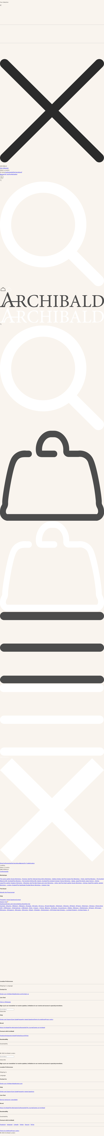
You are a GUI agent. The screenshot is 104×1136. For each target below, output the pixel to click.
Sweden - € (38, 910)
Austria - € (10, 906)
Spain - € (32, 910)
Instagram (8, 1035)
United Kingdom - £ (73, 910)
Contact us (25, 994)
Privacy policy (49, 1019)
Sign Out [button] (27, 904)
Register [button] (6, 168)
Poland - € (93, 908)
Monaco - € (77, 908)
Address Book (21, 904)
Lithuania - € (55, 908)
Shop (1, 863)
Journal (12, 892)
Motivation (31, 863)
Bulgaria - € (23, 906)
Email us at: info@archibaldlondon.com (11, 994)
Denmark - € (60, 906)
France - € (80, 906)
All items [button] (2, 172)
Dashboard (3, 904)
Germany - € (86, 906)
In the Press (7, 892)
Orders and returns (11, 904)
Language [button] (10, 986)
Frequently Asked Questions (8, 899)
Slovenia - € (26, 910)
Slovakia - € (19, 910)
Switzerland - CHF (47, 910)
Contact (18, 899)
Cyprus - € (43, 906)
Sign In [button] (2, 168)
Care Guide (14, 1019)
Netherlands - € (85, 908)
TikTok (26, 1035)
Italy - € (32, 908)
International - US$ (18, 908)
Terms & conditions (39, 1019)
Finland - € (74, 906)
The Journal (29, 1027)
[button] (6, 291)
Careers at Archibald (39, 1027)
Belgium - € (16, 906)
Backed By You (4, 174)
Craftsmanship (9, 172)
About (20, 172)
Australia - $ (3, 906)
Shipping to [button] (3, 986)
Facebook (3, 1035)
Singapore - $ (12, 910)
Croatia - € (36, 906)
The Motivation (13, 174)
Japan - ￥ (38, 908)
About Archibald (4, 1027)
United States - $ (84, 910)
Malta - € (71, 908)
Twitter (18, 1035)
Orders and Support (5, 1019)
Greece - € (93, 906)
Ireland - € (27, 908)
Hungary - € (9, 908)
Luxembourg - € (64, 908)
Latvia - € (49, 908)
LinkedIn (13, 1035)
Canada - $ (30, 906)
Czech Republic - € (51, 906)
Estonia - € (67, 906)
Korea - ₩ (43, 908)
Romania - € (4, 910)
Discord (22, 1035)
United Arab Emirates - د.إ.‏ (60, 910)
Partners (15, 172)
